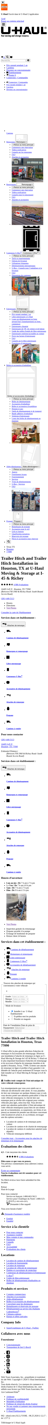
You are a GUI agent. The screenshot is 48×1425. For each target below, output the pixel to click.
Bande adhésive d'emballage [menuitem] (22, 414)
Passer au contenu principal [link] (12, 21)
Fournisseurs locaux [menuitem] (19, 474)
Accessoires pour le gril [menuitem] (20, 529)
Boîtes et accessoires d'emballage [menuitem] (18, 365)
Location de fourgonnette (17, 1263)
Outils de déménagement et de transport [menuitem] (27, 411)
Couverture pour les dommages (19, 1304)
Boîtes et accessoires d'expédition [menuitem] (24, 406)
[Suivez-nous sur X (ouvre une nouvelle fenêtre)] (8, 1369)
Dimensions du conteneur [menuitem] (21, 275)
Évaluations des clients (15, 1249)
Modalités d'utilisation (15, 1401)
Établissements (16, 1411)
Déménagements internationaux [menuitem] (23, 266)
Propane (17, 521)
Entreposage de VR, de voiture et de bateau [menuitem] (28, 329)
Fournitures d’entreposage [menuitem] (21, 343)
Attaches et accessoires (16, 1297)
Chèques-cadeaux (13, 1314)
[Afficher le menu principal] (3, 24)
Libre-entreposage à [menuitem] (22, 317)
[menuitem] (29, 190)
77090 (9, 552)
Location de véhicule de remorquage (21, 1268)
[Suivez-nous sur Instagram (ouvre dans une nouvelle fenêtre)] (8, 1357)
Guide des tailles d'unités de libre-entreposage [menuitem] (29, 331)
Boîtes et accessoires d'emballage (21, 396)
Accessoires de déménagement (18, 689)
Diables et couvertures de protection (21, 1270)
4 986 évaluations (21, 584)
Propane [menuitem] (9, 521)
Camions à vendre (13, 729)
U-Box (30, 253)
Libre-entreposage (13, 664)
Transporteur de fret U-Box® (18, 1347)
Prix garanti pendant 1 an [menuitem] (16, 65)
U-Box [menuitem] (14, 253)
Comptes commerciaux (16, 1294)
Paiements (10, 1240)
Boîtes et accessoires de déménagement (22, 1301)
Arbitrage (10, 1397)
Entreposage (22, 309)
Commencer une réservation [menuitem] (22, 147)
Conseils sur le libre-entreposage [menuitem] (24, 341)
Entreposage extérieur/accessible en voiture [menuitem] (28, 334)
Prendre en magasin (22, 1019)
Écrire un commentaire (10, 1171)
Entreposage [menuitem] (11, 309)
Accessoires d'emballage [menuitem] (21, 404)
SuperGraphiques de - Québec (22, 1328)
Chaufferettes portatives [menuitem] (21, 534)
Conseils (10, 1242)
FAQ (8, 1244)
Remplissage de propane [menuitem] (21, 527)
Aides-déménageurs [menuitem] (14, 466)
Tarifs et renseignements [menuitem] (21, 258)
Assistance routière (14, 1235)
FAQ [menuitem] (13, 155)
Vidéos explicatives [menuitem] (19, 150)
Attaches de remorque (15, 625)
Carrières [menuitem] (10, 68)
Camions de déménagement (17, 638)
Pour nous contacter (14, 1232)
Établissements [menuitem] (14, 72)
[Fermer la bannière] (3, 2)
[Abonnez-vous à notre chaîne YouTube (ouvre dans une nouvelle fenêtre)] (8, 1372)
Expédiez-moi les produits (24, 1016)
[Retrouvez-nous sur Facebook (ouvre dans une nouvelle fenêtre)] (8, 1353)
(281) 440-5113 (7, 598)
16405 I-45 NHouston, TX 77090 (9, 745)
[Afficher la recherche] (7, 57)
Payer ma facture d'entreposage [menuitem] (23, 336)
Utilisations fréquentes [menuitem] (20, 263)
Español (9, 1221)
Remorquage (11, 184)
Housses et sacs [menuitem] (17, 409)
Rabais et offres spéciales (16, 1316)
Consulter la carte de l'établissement (16, 612)
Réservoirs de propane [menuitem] (20, 536)
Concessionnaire (13, 1345)
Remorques (21, 142)
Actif (3, 19)
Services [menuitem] (15, 479)
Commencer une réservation (22, 190)
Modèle (8, 1001)
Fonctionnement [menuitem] (18, 477)
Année (8, 996)
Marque (8, 999)
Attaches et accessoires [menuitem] (20, 157)
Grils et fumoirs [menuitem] (18, 531)
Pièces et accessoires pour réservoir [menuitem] (25, 539)
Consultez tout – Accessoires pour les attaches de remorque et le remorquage (21, 1139)
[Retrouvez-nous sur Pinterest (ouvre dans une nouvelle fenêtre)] (8, 1361)
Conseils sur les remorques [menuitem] (22, 152)
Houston (10, 549)
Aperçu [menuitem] (14, 472)
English (9, 1218)
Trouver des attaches (12, 1031)
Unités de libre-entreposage (17, 1278)
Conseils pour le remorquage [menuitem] (22, 195)
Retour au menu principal (23, 145)
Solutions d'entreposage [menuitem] (20, 416)
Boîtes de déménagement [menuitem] (21, 401)
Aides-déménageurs (31, 467)
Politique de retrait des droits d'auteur (21, 1404)
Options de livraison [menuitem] (19, 261)
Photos (11, 608)
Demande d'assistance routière (17, 1214)
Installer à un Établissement (21, 1012)
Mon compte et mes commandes (19, 1237)
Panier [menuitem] (12, 75)
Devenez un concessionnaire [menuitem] (18, 70)
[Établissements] (11, 57)
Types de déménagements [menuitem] (21, 482)
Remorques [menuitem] (10, 142)
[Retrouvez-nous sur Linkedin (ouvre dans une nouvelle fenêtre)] (8, 1365)
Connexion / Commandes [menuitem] (17, 78)
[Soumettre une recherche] (28, 60)
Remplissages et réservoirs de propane (22, 1306)
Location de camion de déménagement (22, 1261)
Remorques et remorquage (17, 651)
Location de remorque (15, 1265)
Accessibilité (11, 1247)
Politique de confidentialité (17, 1399)
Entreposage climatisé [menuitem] (20, 326)
